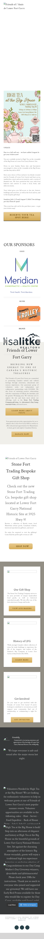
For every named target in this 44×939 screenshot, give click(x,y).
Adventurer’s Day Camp (30, 402)
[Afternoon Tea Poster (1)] (22, 92)
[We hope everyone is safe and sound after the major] (22, 767)
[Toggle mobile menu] (39, 3)
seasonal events (11, 404)
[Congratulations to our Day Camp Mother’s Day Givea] (22, 882)
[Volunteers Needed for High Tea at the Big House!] (22, 805)
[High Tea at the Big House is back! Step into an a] (22, 843)
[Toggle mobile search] (35, 3)
